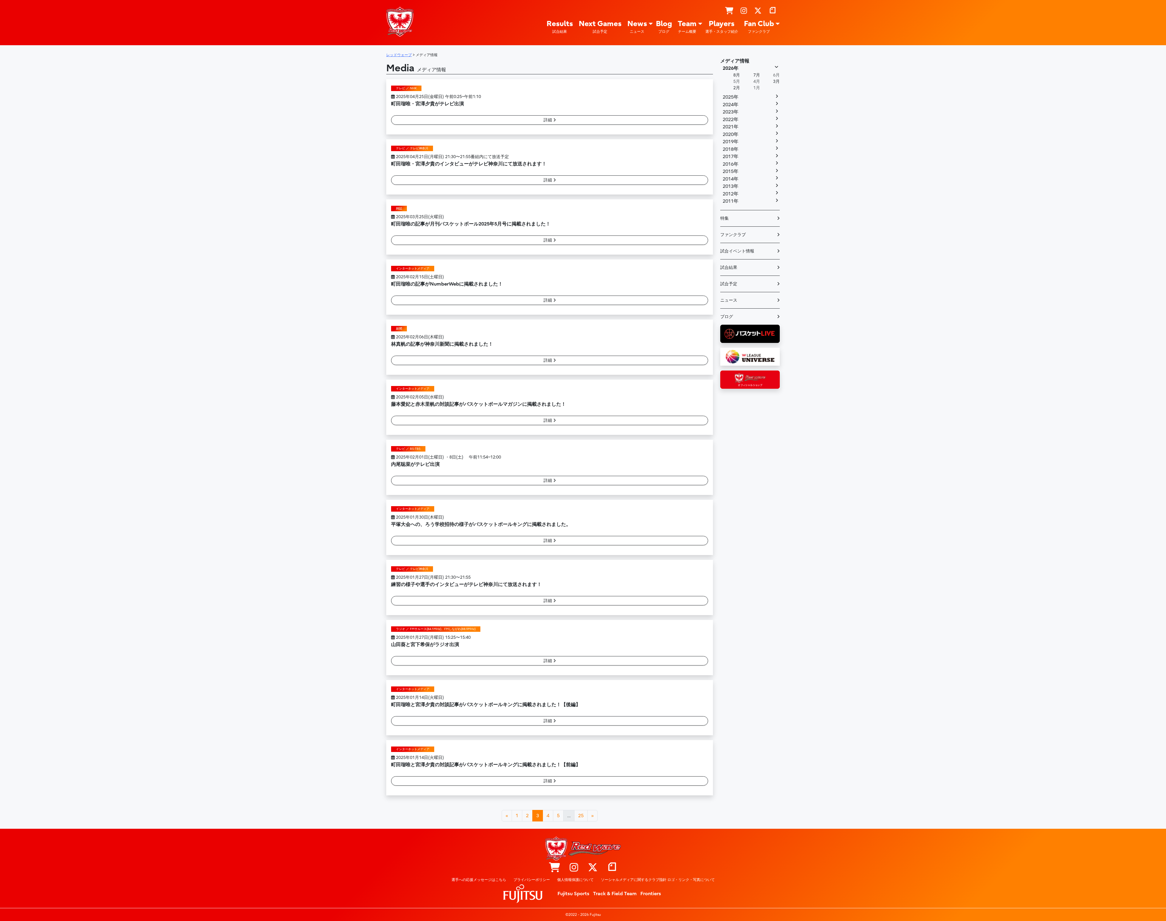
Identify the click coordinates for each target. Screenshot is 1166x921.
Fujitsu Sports (573, 893)
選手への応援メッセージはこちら (479, 880)
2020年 (730, 134)
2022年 (730, 119)
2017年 (730, 156)
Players (721, 26)
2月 (736, 87)
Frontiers (650, 893)
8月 (736, 75)
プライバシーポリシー (531, 880)
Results (560, 26)
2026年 (730, 68)
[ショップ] (729, 10)
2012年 (730, 194)
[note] (772, 10)
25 (581, 815)
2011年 (730, 201)
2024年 (730, 104)
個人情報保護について (575, 880)
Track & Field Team (615, 893)
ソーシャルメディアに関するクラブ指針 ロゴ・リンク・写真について (658, 880)
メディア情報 (734, 61)
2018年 (730, 149)
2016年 (730, 164)
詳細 (548, 120)
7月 (756, 75)
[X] (758, 10)
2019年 (730, 141)
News (637, 26)
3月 (776, 81)
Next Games (600, 26)
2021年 (730, 127)
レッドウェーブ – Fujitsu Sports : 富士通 (400, 21)
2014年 (730, 179)
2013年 (730, 186)
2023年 (730, 112)
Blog (664, 26)
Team (687, 26)
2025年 (730, 97)
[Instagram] (744, 10)
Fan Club (759, 26)
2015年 (730, 171)
